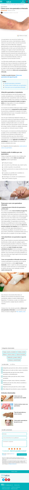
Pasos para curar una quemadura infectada (15, 87)
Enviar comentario (22, 454)
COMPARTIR (23, 2)
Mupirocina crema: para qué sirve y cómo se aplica (14, 387)
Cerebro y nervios (21, 352)
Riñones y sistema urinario (9, 355)
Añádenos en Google (23, 35)
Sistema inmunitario (21, 355)
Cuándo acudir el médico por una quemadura (15, 85)
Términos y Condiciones (15, 487)
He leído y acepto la (8, 454)
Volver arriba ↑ (14, 472)
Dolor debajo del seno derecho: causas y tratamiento (15, 389)
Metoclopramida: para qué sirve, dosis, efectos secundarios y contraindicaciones (13, 373)
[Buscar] (27, 2)
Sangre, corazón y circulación (9, 352)
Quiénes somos (17, 485)
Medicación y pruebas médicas (14, 357)
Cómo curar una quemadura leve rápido (20, 397)
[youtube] (6, 479)
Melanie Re (6, 12)
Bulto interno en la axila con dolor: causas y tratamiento (15, 370)
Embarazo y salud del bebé (14, 360)
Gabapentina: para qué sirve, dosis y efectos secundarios (15, 368)
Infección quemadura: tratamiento (13, 83)
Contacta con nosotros (6, 487)
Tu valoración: (5, 451)
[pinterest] (9, 479)
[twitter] (3, 479)
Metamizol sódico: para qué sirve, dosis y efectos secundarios (13, 377)
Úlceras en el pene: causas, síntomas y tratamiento (14, 380)
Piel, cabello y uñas (15, 4)
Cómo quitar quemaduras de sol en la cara (20, 421)
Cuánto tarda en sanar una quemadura (21, 405)
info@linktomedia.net (12, 464)
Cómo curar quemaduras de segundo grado (11, 76)
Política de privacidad (6, 488)
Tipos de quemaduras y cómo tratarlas (20, 413)
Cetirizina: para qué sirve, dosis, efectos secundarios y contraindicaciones (14, 383)
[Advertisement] (14, 330)
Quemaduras (21, 4)
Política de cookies (14, 488)
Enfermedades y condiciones (6, 4)
